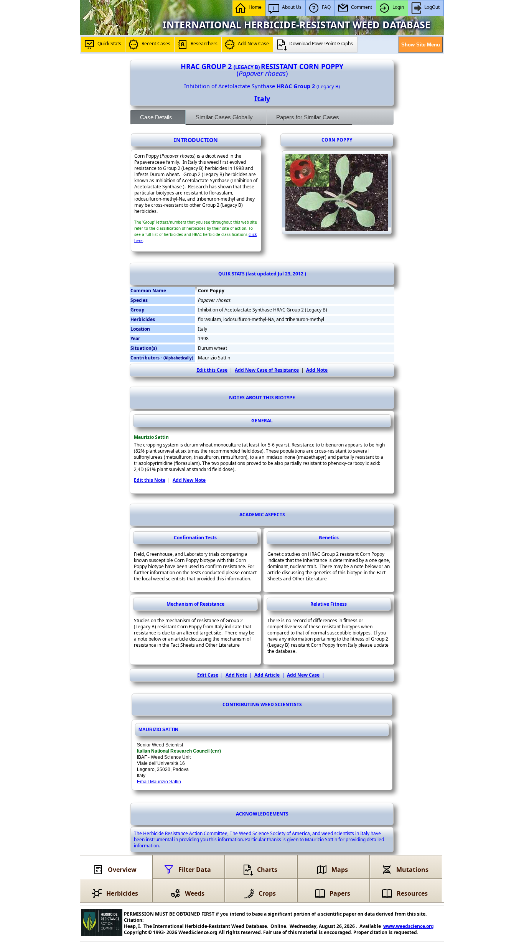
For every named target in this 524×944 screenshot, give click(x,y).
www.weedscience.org (408, 926)
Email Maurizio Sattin (159, 781)
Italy (262, 98)
